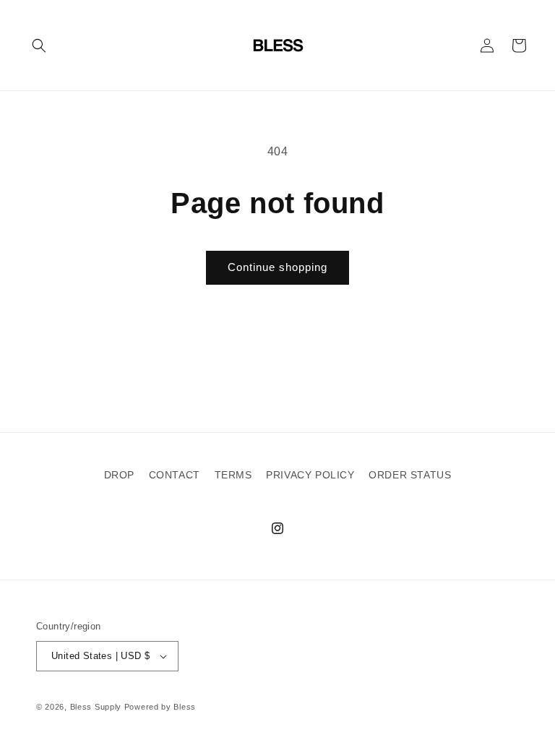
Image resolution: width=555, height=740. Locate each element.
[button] (39, 45)
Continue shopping (277, 267)
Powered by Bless (160, 706)
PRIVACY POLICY (310, 475)
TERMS (233, 475)
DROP (119, 475)
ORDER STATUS (410, 475)
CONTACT (174, 475)
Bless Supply (95, 706)
